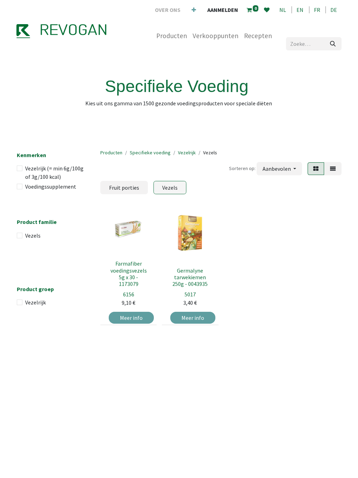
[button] (279, 168)
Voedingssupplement (50, 186)
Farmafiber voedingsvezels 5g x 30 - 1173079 (128, 273)
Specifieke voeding (150, 152)
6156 (128, 294)
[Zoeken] (333, 43)
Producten (111, 152)
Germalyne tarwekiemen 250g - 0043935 (190, 277)
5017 (190, 294)
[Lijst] (333, 168)
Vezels (33, 235)
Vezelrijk (35, 302)
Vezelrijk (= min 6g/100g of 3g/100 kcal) (54, 172)
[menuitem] (167, 10)
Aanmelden (222, 9)
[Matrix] (315, 168)
